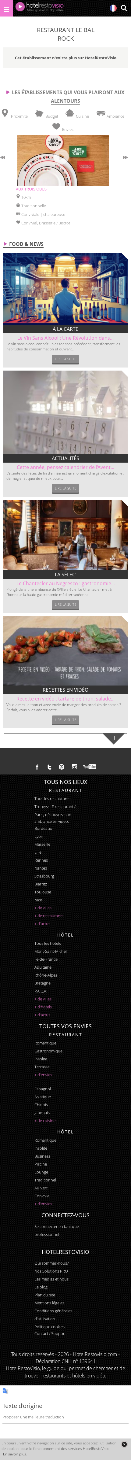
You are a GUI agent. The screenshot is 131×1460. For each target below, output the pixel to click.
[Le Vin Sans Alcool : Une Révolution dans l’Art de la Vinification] (65, 289)
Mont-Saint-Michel (50, 951)
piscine (40, 1164)
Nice (38, 900)
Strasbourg (44, 876)
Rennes (41, 860)
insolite (40, 1059)
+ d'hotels (43, 1007)
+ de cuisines (45, 1120)
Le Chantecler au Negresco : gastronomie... (65, 583)
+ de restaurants (48, 916)
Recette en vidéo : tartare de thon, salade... (65, 698)
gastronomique (48, 1051)
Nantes (40, 868)
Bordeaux (43, 828)
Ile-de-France (46, 959)
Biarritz (40, 884)
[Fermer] (124, 1444)
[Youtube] (90, 766)
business (42, 1156)
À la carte (65, 329)
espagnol (42, 1089)
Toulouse (42, 892)
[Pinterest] (61, 766)
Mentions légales (49, 1303)
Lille (37, 852)
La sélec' (65, 574)
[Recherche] (123, 8)
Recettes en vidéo (65, 689)
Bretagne (42, 983)
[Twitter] (49, 766)
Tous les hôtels (47, 943)
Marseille (42, 844)
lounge (41, 1172)
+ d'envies (43, 1074)
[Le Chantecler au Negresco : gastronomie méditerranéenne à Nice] (65, 535)
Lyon (38, 836)
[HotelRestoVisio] (39, 8)
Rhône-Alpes (45, 975)
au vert (41, 1188)
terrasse (42, 1067)
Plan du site (44, 1295)
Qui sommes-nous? (51, 1263)
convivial (42, 1196)
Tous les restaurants (52, 798)
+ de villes (42, 908)
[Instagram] (74, 767)
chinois (41, 1104)
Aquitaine (42, 967)
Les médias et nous (51, 1279)
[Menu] (6, 8)
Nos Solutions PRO (51, 1271)
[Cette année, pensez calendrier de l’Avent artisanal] (65, 412)
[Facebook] (37, 766)
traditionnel (45, 1180)
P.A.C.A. (40, 991)
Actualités (65, 458)
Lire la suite (65, 359)
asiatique (42, 1097)
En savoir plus (14, 1454)
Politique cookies (49, 1326)
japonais (42, 1112)
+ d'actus (42, 923)
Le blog (41, 1287)
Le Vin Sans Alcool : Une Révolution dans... (65, 338)
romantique (45, 1043)
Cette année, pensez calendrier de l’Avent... (65, 467)
